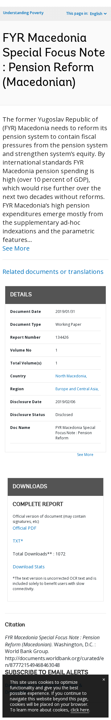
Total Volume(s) (25, 363)
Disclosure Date (26, 401)
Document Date (25, 311)
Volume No (20, 350)
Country (18, 376)
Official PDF (24, 528)
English (96, 13)
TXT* (18, 541)
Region (17, 388)
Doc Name (20, 427)
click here (80, 710)
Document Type (25, 324)
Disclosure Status (27, 414)
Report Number (25, 337)
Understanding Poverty (23, 12)
